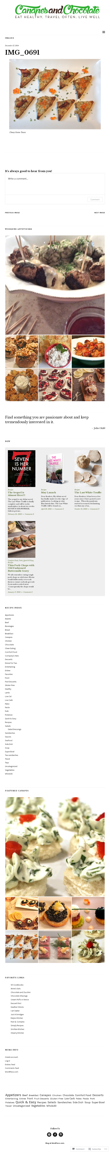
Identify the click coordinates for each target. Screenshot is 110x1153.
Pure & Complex (17, 1022)
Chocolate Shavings (19, 996)
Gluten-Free (10, 685)
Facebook (55, 1136)
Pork (20, 560)
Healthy (8, 689)
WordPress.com (11, 1072)
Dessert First (16, 1003)
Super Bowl (9, 752)
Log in (7, 1061)
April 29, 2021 (46, 509)
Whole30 (9, 774)
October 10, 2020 (80, 509)
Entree (7, 670)
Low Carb (9, 700)
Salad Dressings (14, 729)
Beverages (9, 626)
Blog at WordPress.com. (55, 1143)
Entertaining (10, 667)
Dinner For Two (11, 663)
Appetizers (9, 615)
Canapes (8, 637)
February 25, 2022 (15, 514)
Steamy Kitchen (17, 1033)
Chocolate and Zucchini (21, 992)
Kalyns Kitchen (17, 1018)
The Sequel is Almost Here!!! (16, 494)
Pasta (7, 707)
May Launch (48, 492)
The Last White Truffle (88, 492)
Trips (7, 763)
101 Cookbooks (17, 985)
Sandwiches (10, 733)
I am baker (15, 1011)
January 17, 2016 (14, 592)
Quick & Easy (28, 560)
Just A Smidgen (17, 1014)
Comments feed (12, 1068)
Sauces (8, 737)
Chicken (8, 641)
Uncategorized (11, 766)
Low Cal (8, 696)
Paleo (7, 704)
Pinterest (49, 1136)
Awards (8, 619)
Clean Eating (10, 648)
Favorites (9, 674)
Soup (7, 748)
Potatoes (9, 715)
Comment (95, 199)
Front (7, 678)
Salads (8, 726)
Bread (7, 630)
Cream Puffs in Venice (20, 1000)
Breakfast (9, 634)
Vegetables (9, 770)
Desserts (8, 659)
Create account (11, 1057)
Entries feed (10, 1064)
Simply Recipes (17, 1025)
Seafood (8, 740)
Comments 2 (28, 592)
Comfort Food (13, 560)
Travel (7, 759)
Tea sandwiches (11, 755)
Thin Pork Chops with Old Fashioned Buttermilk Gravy (21, 568)
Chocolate (9, 645)
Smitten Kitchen (17, 1029)
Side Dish (9, 744)
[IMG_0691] (55, 128)
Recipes (10, 490)
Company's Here (12, 656)
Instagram (61, 1136)
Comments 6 (59, 509)
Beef (7, 622)
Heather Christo (17, 1007)
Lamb (7, 693)
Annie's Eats (16, 989)
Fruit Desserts (10, 682)
